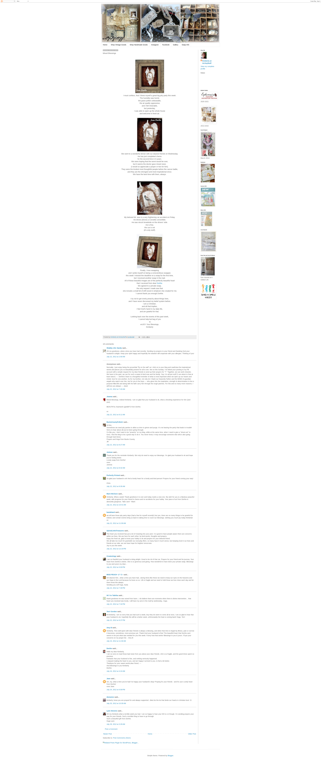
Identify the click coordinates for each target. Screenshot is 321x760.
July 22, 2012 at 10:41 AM (116, 505)
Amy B (109, 628)
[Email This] (142, 337)
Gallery (175, 45)
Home (105, 45)
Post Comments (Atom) (122, 738)
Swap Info (185, 45)
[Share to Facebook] (147, 337)
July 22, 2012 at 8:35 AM (116, 486)
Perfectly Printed (113, 475)
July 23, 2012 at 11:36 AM (116, 641)
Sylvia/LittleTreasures (115, 531)
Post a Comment (111, 729)
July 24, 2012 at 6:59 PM (116, 690)
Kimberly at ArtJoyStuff (206, 62)
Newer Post (107, 734)
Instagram (155, 45)
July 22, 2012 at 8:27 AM (116, 445)
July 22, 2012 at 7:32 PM (116, 604)
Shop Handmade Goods (139, 45)
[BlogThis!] (144, 337)
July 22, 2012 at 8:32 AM (116, 468)
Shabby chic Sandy (114, 348)
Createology (111, 556)
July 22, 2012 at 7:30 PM (116, 588)
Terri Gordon (112, 611)
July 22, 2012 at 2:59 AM (116, 357)
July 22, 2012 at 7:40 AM (116, 389)
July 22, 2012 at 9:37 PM (116, 620)
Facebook (165, 45)
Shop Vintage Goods (118, 45)
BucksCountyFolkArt (115, 422)
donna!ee (110, 697)
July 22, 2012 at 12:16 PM (116, 549)
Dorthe (159, 283)
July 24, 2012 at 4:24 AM (116, 671)
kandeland (111, 512)
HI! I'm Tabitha (112, 595)
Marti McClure (112, 494)
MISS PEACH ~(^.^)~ (115, 575)
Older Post (192, 734)
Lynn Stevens (112, 711)
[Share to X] (146, 337)
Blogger (170, 755)
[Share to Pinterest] (149, 337)
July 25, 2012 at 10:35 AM (116, 703)
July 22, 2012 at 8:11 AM (116, 415)
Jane (108, 678)
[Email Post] (139, 337)
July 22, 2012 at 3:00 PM (116, 567)
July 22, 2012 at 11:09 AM (116, 523)
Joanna (109, 396)
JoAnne (110, 452)
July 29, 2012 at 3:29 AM (116, 724)
